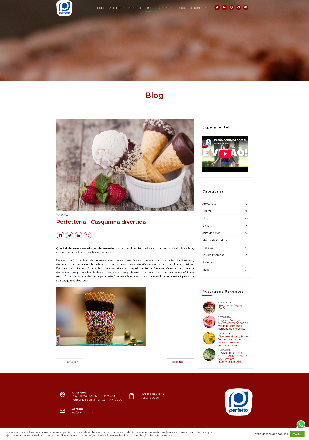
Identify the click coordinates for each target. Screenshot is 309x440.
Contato (165, 7)
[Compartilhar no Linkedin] (78, 235)
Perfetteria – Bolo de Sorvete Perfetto (180, 362)
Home (101, 7)
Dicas (205, 225)
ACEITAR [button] (297, 433)
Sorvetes (208, 262)
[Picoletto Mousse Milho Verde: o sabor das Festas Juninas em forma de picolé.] (209, 338)
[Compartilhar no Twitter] (69, 235)
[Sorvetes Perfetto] (75, 8)
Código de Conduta (192, 7)
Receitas (207, 247)
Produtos (135, 7)
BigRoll (206, 211)
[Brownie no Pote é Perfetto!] (209, 307)
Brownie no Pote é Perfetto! (230, 307)
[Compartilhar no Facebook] (60, 235)
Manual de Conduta (214, 240)
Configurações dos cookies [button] (270, 434)
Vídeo (206, 269)
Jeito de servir (211, 233)
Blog (150, 7)
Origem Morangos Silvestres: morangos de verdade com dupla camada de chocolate (233, 324)
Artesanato (209, 203)
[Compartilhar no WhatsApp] (87, 235)
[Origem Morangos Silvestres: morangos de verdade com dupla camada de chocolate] (209, 321)
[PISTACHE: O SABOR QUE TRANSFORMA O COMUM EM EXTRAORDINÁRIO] (209, 354)
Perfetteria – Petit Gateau (69, 362)
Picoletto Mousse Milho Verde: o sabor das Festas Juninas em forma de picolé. (233, 341)
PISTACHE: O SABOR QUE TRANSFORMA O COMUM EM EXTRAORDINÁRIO (232, 357)
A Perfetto (116, 7)
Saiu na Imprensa (213, 255)
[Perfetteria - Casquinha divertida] (125, 165)
